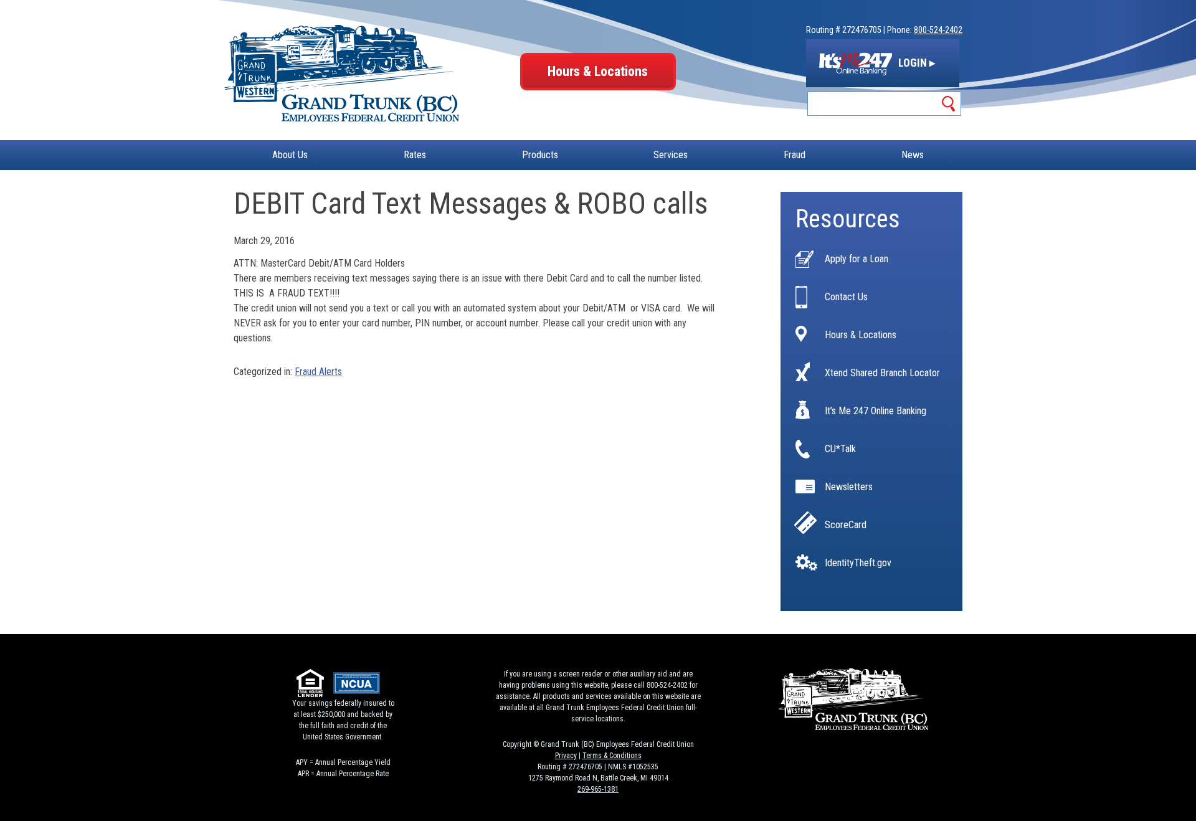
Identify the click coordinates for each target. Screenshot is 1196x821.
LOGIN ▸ (915, 62)
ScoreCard (845, 525)
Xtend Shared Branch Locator (882, 373)
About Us (290, 155)
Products (540, 155)
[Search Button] (949, 103)
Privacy (566, 755)
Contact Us (846, 297)
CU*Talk (840, 449)
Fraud (794, 155)
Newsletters (849, 487)
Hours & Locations (598, 71)
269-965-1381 (598, 789)
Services (670, 155)
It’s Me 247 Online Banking (875, 411)
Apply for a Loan (856, 259)
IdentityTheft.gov (858, 563)
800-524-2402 (938, 30)
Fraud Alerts (318, 371)
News (912, 155)
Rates (415, 155)
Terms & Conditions (612, 755)
